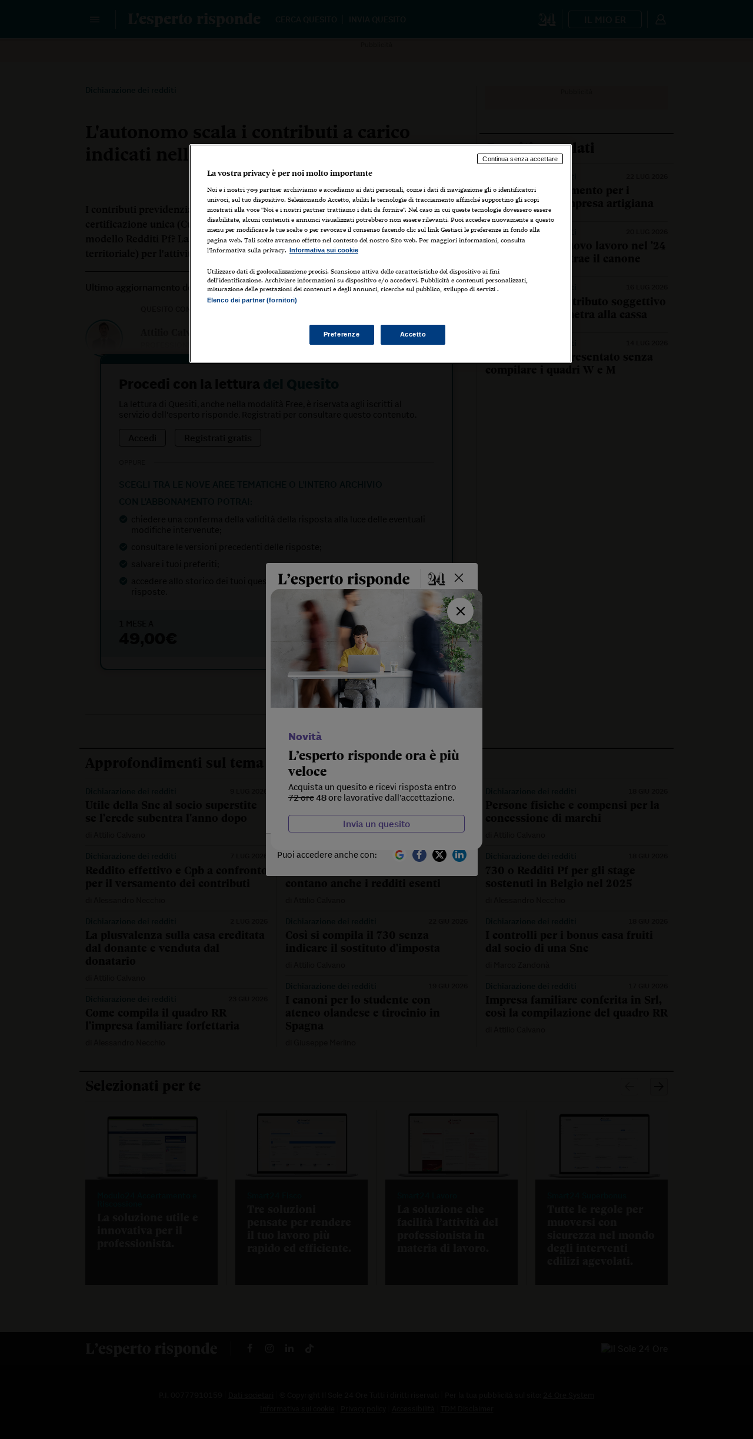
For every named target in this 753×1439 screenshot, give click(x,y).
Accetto (413, 334)
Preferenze (342, 334)
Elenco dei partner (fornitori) (252, 300)
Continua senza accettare (520, 158)
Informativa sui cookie (323, 250)
